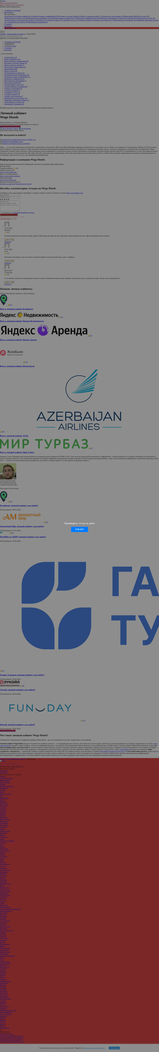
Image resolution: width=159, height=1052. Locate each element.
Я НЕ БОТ (79, 529)
